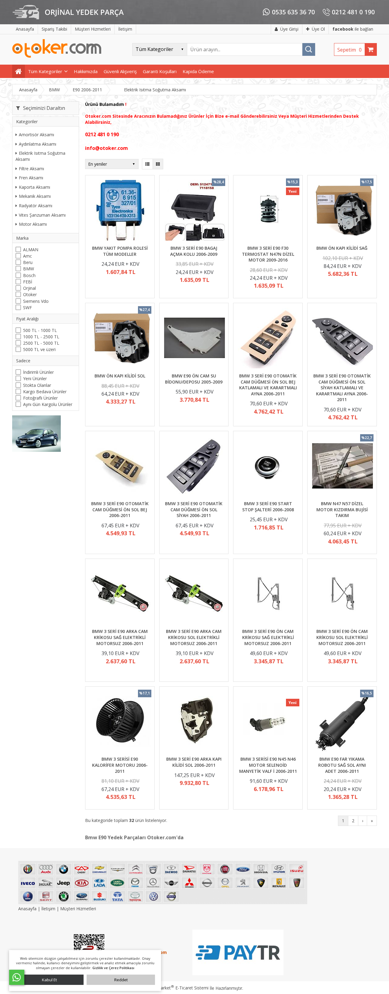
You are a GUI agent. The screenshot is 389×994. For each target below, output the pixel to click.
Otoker (30, 294)
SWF (27, 307)
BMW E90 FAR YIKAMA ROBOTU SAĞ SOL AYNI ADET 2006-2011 (342, 765)
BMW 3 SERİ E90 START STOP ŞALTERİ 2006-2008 (268, 506)
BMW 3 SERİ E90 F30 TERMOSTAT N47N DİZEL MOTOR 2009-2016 (268, 254)
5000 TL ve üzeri (39, 349)
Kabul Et (49, 979)
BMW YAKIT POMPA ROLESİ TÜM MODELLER (120, 251)
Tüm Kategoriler (45, 71)
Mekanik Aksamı (35, 196)
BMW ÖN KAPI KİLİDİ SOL (120, 376)
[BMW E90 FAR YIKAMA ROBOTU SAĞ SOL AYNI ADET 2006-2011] (342, 722)
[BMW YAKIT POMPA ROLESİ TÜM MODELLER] (120, 211)
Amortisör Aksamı (36, 134)
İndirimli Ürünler (38, 372)
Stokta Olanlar (37, 385)
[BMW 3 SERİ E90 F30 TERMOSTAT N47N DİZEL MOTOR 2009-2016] (268, 211)
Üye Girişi (289, 29)
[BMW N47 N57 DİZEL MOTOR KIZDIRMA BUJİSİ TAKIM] (342, 467)
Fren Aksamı (31, 178)
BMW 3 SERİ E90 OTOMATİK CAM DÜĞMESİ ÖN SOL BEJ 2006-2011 (120, 509)
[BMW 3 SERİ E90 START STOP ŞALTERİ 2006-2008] (268, 467)
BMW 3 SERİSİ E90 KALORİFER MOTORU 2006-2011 (120, 765)
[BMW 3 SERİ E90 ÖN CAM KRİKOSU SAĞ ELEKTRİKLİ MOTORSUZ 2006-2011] (268, 594)
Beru (28, 262)
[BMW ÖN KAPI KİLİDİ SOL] (120, 339)
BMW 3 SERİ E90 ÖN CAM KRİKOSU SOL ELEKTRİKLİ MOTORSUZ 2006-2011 (342, 637)
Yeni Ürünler (35, 378)
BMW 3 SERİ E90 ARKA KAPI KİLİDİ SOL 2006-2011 (194, 762)
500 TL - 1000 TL (40, 330)
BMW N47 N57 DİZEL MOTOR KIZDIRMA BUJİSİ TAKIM (342, 509)
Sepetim (349, 49)
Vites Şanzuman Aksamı (42, 215)
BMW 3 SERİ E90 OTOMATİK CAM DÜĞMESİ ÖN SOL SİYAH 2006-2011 (193, 509)
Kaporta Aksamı (34, 187)
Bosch (29, 275)
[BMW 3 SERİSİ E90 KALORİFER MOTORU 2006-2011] (120, 722)
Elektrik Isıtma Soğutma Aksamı (40, 156)
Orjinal (29, 288)
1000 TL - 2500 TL (41, 337)
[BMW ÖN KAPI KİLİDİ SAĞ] (342, 211)
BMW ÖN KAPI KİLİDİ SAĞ (341, 248)
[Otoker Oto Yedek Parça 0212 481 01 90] (57, 56)
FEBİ (27, 282)
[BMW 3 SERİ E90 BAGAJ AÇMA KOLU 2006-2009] (194, 211)
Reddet (121, 979)
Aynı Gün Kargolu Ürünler (47, 404)
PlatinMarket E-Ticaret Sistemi (177, 988)
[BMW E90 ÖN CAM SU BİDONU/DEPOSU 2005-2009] (194, 339)
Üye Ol (318, 29)
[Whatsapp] (16, 977)
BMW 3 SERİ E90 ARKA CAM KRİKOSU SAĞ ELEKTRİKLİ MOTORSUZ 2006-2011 (120, 637)
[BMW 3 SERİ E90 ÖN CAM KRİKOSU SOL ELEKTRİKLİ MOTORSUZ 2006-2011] (342, 594)
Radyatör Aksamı (35, 205)
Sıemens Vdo (36, 301)
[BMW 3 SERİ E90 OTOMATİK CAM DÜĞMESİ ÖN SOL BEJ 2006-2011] (120, 467)
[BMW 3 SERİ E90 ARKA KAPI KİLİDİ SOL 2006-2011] (194, 722)
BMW (28, 269)
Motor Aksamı (33, 224)
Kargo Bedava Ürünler (45, 391)
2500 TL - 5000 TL (41, 343)
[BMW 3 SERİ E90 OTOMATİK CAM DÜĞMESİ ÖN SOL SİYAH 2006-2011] (194, 467)
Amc (27, 256)
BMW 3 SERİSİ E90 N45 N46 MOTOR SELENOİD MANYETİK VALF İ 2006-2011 (268, 765)
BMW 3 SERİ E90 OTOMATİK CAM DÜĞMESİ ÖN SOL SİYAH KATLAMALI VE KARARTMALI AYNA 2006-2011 (342, 387)
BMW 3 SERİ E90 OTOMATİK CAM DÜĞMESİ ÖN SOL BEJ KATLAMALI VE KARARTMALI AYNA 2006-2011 (268, 385)
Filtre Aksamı (31, 168)
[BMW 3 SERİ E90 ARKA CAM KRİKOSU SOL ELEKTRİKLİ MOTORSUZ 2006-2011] (194, 594)
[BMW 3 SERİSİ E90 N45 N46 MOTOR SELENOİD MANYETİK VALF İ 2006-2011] (268, 722)
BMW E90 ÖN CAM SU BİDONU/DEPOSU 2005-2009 (193, 379)
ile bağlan (352, 29)
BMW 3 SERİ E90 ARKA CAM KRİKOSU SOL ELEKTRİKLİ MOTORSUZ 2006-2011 (194, 637)
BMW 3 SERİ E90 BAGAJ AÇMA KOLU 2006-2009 (193, 251)
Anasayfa (28, 908)
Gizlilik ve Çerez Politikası (113, 967)
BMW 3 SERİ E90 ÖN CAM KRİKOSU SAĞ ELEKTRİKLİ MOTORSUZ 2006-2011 (268, 637)
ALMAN (30, 249)
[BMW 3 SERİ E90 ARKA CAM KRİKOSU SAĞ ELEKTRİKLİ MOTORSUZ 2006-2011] (120, 594)
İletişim (48, 908)
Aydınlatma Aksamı (37, 144)
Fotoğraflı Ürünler (40, 398)
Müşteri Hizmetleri (78, 908)
